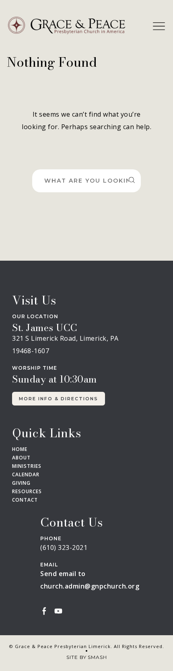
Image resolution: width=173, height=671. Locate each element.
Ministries (26, 466)
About (21, 458)
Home (19, 449)
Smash (97, 657)
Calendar (25, 475)
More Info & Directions (58, 398)
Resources (27, 491)
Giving (21, 483)
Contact (25, 500)
